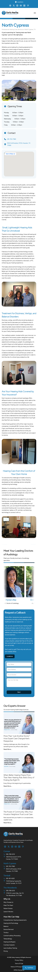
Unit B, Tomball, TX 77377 (14, 883)
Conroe (7, 851)
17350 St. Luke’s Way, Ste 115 (15, 893)
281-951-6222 (10, 878)
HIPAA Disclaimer (19, 970)
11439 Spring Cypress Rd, (13, 881)
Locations (20, 2)
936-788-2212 (10, 854)
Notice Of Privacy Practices (19, 967)
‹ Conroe (4, 544)
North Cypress (10, 863)
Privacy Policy (19, 960)
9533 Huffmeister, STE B (13, 869)
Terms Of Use (19, 963)
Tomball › (33, 544)
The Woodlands (10, 887)
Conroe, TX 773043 (12, 859)
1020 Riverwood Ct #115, (13, 857)
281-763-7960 (11, 139)
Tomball (7, 875)
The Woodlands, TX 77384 (14, 895)
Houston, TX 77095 (12, 871)
